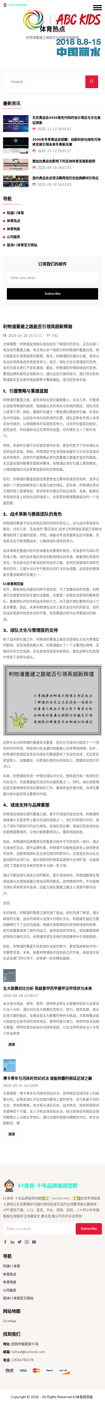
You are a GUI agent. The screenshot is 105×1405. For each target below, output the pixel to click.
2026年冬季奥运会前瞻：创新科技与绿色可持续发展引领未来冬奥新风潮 (66, 142)
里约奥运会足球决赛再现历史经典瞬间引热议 (65, 178)
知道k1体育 (15, 213)
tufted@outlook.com (28, 1352)
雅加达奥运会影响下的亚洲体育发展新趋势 (63, 161)
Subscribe (53, 293)
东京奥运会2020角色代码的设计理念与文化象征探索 (66, 120)
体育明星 (13, 229)
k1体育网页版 (83, 1397)
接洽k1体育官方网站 (22, 245)
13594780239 (22, 1360)
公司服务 (13, 237)
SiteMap (9, 1321)
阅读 (11, 1044)
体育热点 (13, 221)
